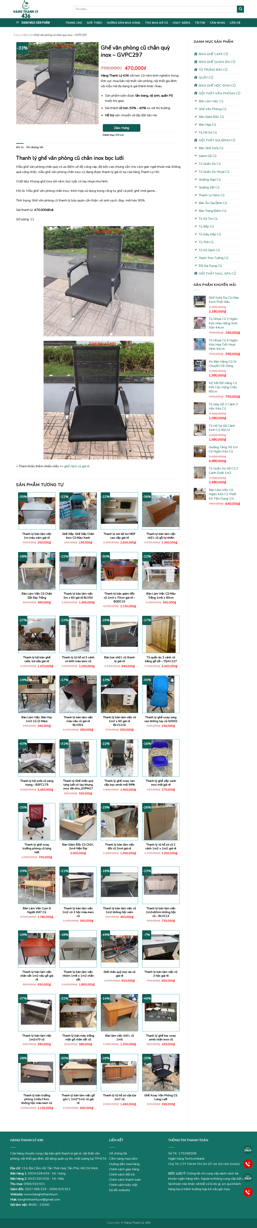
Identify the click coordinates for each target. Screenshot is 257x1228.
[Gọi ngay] (248, 1163)
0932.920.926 (38, 1178)
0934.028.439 (38, 1173)
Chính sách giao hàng (124, 1169)
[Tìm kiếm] (240, 9)
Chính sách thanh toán (125, 1179)
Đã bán (29, 35)
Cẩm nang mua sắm (123, 1158)
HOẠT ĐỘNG (181, 22)
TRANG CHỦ (73, 22)
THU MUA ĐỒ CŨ (156, 22)
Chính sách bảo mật (123, 1185)
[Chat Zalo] (248, 1149)
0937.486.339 (35, 1189)
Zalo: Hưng (121, 128)
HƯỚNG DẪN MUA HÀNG (124, 22)
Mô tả (19, 147)
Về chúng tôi (34, 147)
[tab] (19, 147)
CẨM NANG (217, 22)
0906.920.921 (34, 1184)
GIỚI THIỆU (94, 22)
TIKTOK (200, 22)
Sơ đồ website (119, 1190)
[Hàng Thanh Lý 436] (40, 9)
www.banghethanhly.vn (41, 1194)
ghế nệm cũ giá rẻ (77, 466)
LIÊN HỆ (235, 22)
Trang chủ (18, 35)
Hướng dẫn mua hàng (124, 1164)
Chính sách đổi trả (122, 1174)
